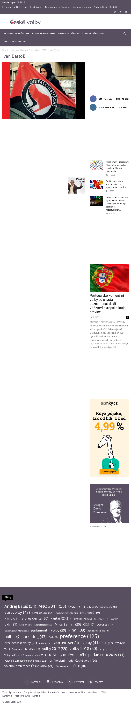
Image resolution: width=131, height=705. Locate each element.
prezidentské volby (20, 643)
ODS (88, 624)
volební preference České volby (28, 666)
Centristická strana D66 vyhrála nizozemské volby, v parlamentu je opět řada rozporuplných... (117, 203)
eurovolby (17, 612)
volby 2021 (105, 649)
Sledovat (124, 107)
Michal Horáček (43, 624)
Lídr (10, 624)
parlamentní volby (48, 630)
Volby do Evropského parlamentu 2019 (88, 654)
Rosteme (44, 643)
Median (25, 624)
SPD (107, 643)
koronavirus (101, 618)
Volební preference (11, 692)
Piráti (76, 630)
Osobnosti (105, 624)
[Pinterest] (120, 12)
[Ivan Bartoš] (43, 118)
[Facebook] (109, 12)
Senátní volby (36, 7)
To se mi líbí (122, 99)
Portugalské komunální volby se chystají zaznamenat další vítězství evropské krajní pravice (108, 303)
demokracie (91, 607)
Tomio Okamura (15, 649)
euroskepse (108, 606)
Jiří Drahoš (90, 612)
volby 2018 (83, 648)
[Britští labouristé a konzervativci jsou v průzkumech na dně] (96, 184)
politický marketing (25, 636)
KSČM (114, 619)
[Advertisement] (88, 22)
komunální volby (82, 618)
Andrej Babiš (20, 606)
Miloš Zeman (68, 624)
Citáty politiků (100, 7)
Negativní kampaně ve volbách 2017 (29, 50)
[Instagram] (114, 12)
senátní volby (84, 642)
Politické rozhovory (43, 33)
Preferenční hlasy (56, 692)
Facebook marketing (66, 613)
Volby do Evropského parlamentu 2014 (27, 655)
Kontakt (113, 7)
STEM (120, 643)
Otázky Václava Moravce (16, 631)
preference (79, 636)
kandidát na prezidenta (26, 618)
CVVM (74, 607)
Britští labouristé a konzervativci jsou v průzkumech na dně (116, 184)
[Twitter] (126, 12)
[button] (124, 33)
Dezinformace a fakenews (57, 7)
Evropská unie (42, 612)
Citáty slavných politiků (35, 692)
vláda (34, 649)
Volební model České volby (75, 660)
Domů (5, 50)
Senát (59, 643)
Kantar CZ (60, 618)
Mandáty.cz (93, 692)
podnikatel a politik (98, 630)
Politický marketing (15, 41)
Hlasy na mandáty (76, 692)
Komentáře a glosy (82, 7)
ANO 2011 (52, 606)
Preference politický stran (14, 7)
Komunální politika (93, 33)
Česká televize (63, 666)
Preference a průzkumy (16, 33)
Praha (53, 637)
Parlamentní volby (68, 33)
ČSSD (79, 666)
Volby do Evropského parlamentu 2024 (28, 660)
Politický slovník (22, 695)
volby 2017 (54, 648)
